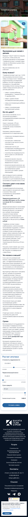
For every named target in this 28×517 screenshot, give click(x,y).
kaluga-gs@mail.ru (14, 478)
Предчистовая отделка (14, 455)
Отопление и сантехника (14, 457)
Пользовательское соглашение (14, 485)
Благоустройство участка (14, 462)
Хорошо (7, 513)
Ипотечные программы (15, 13)
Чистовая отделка (14, 465)
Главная (5, 13)
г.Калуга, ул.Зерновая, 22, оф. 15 (14, 473)
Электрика (14, 460)
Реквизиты (14, 490)
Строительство (14, 448)
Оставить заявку (14, 405)
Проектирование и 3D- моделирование (14, 451)
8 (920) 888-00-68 (14, 475)
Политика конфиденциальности (14, 488)
